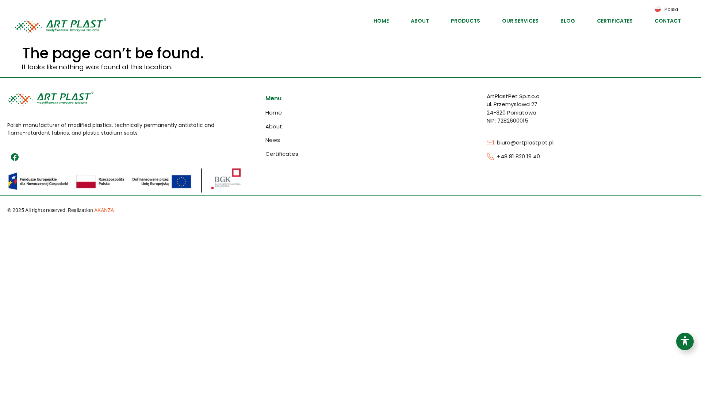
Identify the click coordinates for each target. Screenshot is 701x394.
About (420, 20)
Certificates (615, 20)
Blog (567, 20)
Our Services (520, 20)
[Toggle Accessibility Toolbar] (685, 341)
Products (465, 20)
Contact (668, 20)
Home (381, 20)
